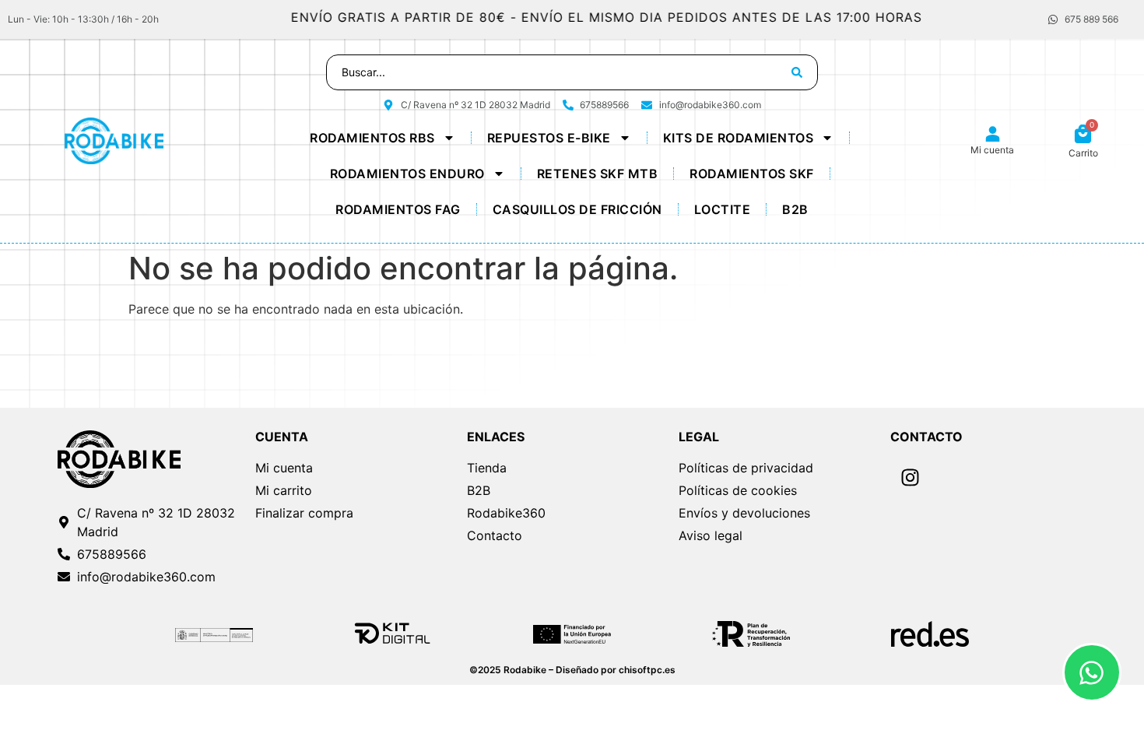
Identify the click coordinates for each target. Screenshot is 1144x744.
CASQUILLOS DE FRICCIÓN (577, 209)
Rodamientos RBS (372, 138)
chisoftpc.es (647, 670)
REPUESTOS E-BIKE (549, 138)
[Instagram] (909, 477)
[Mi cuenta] (993, 134)
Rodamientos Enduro (407, 173)
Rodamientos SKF (752, 173)
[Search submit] (797, 72)
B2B (795, 209)
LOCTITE (722, 209)
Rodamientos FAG (398, 209)
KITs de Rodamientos (738, 138)
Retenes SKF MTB (597, 173)
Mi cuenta (992, 150)
